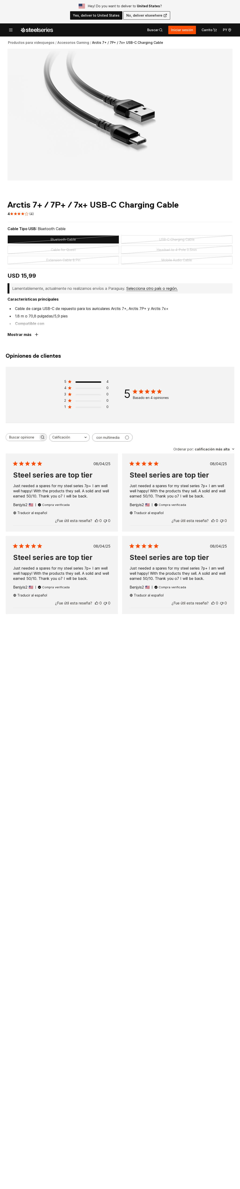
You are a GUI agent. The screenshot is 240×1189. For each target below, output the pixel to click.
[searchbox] (22, 437)
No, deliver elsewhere (144, 15)
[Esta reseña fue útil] (96, 520)
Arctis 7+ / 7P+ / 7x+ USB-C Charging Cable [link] (127, 42)
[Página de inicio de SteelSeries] (37, 30)
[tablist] (154, 30)
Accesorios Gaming (73, 42)
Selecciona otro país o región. (152, 288)
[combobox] (69, 437)
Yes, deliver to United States (96, 15)
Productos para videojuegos (31, 42)
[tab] (154, 30)
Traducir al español (32, 513)
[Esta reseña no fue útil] (105, 520)
